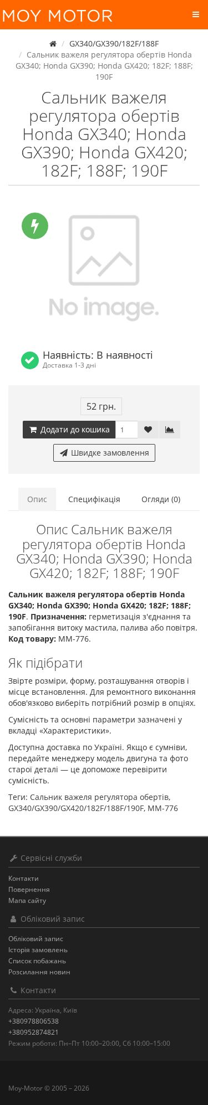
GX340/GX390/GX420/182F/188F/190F (76, 808)
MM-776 (163, 808)
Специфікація (94, 499)
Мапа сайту (27, 900)
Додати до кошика (74, 429)
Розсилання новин (39, 972)
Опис (37, 499)
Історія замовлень (38, 949)
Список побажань (37, 960)
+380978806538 (33, 1021)
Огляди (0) (160, 499)
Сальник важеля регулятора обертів (99, 797)
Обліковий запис (35, 938)
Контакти (23, 878)
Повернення (29, 889)
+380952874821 (33, 1032)
